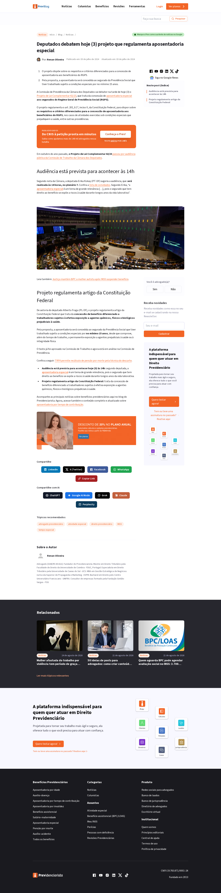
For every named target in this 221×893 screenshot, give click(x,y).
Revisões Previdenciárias (100, 838)
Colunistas (84, 6)
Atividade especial (97, 810)
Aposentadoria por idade (46, 789)
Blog (60, 34)
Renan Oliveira (55, 59)
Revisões (119, 6)
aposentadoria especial (50, 189)
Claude (123, 495)
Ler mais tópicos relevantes (53, 675)
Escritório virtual (151, 811)
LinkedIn (53, 469)
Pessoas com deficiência (100, 832)
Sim (155, 289)
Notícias (67, 6)
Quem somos (149, 827)
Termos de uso (150, 843)
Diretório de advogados (154, 806)
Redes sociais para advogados (158, 789)
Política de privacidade (154, 849)
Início (52, 34)
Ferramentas (137, 6)
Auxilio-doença (41, 795)
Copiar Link (88, 478)
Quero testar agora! (159, 401)
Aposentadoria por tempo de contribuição (56, 800)
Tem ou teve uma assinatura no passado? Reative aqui (163, 415)
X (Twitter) (76, 469)
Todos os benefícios (44, 839)
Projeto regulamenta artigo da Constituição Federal (164, 101)
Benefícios (102, 6)
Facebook (99, 469)
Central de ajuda (150, 838)
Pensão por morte (43, 828)
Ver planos (174, 6)
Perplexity (88, 504)
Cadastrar (164, 334)
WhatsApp (123, 469)
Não (173, 289)
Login (159, 6)
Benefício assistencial (45, 811)
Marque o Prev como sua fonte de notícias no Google (159, 34)
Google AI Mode (81, 495)
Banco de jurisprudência (155, 800)
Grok (104, 495)
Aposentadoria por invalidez (48, 806)
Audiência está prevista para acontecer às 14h (163, 93)
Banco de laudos (150, 795)
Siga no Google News (166, 77)
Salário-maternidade (44, 817)
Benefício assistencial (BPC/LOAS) (106, 816)
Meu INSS (92, 821)
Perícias (91, 827)
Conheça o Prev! (115, 134)
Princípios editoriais (153, 832)
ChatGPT (55, 495)
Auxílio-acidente (42, 833)
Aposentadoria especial (46, 822)
